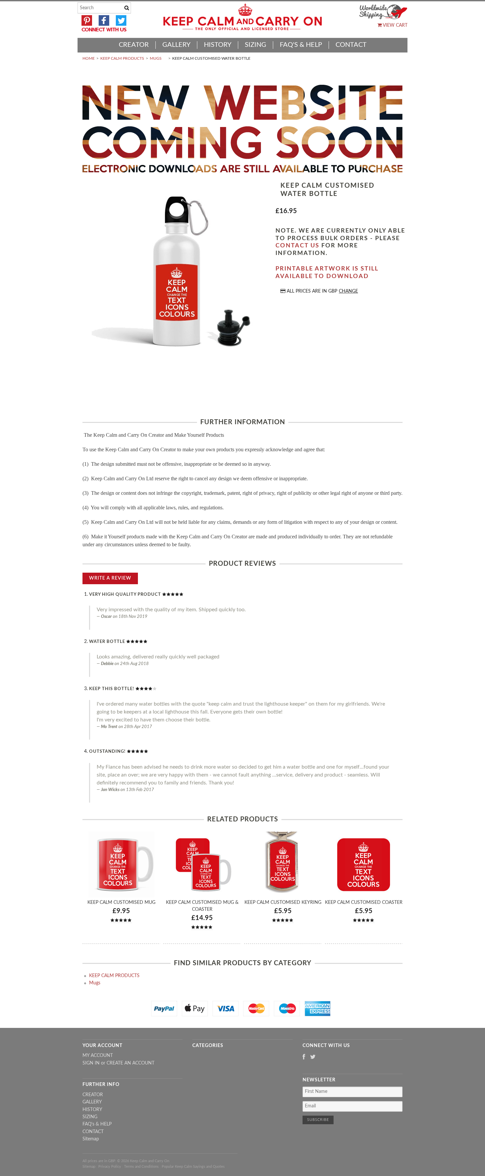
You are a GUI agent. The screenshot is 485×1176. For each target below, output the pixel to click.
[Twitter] (313, 1057)
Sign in (91, 1063)
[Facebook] (304, 1057)
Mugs (156, 58)
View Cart (394, 25)
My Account (97, 1055)
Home (88, 58)
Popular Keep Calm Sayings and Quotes (193, 1166)
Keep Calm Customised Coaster (364, 902)
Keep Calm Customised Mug (121, 902)
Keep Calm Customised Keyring (282, 902)
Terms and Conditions (141, 1166)
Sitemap (90, 1139)
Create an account (130, 1063)
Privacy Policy (109, 1166)
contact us (297, 246)
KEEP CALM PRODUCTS (122, 58)
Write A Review (110, 578)
